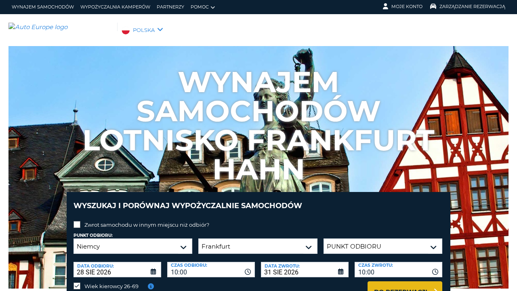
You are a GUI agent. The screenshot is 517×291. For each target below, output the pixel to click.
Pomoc (200, 7)
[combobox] (211, 269)
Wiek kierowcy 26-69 (111, 286)
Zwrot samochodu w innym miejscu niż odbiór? (146, 224)
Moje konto (406, 6)
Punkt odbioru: (93, 235)
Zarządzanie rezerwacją (472, 6)
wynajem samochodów (43, 7)
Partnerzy (170, 7)
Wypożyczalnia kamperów (115, 7)
